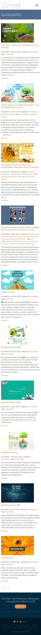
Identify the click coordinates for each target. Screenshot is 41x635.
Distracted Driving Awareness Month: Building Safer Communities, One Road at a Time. (20, 228)
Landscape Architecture (9, 177)
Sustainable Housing (7, 114)
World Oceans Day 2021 (10, 505)
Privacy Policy (25, 631)
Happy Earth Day (8, 292)
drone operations (15, 241)
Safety (3, 239)
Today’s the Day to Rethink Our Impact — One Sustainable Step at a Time (20, 106)
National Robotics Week (11, 347)
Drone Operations (7, 236)
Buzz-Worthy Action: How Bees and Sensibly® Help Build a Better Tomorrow (20, 166)
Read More (4, 78)
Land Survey (18, 236)
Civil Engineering (33, 234)
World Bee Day (7, 557)
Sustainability (33, 52)
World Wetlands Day (9, 452)
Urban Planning (20, 239)
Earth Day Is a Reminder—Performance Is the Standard (19, 46)
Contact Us (20, 606)
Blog (25, 621)
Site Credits (15, 631)
